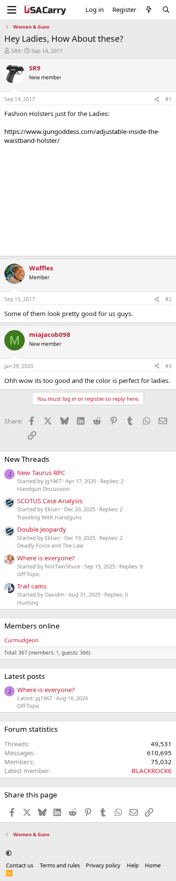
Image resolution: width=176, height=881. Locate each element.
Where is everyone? (46, 558)
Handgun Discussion (43, 489)
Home (153, 865)
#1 (168, 99)
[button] (8, 853)
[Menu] (12, 9)
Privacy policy (103, 865)
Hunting (27, 602)
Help (133, 865)
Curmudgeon (21, 640)
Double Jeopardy (41, 529)
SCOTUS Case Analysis (49, 500)
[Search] (166, 9)
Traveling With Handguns (49, 517)
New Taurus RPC (41, 472)
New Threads (26, 459)
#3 (168, 366)
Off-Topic (28, 574)
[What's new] (149, 9)
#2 (168, 299)
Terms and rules (60, 865)
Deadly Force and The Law (50, 545)
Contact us (19, 865)
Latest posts (24, 676)
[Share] (156, 99)
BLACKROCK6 (152, 770)
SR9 (16, 51)
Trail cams (32, 586)
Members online (32, 626)
